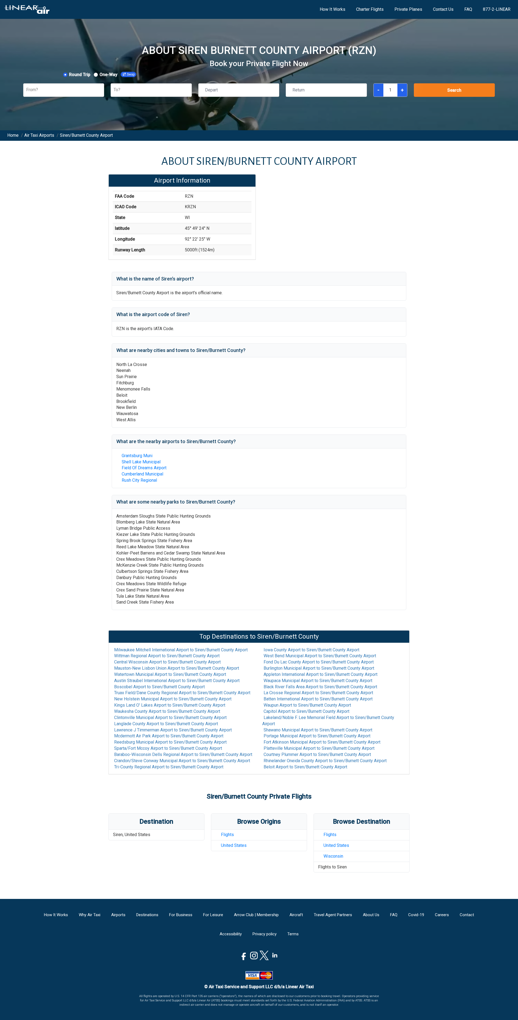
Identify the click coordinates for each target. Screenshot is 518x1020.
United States (234, 845)
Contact (467, 914)
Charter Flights (370, 9)
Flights (227, 834)
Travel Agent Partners (333, 914)
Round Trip (79, 74)
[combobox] (26, 90)
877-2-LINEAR (496, 9)
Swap (131, 74)
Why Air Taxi (89, 914)
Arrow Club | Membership (256, 914)
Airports (118, 914)
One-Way (108, 74)
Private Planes (408, 9)
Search (454, 90)
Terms (293, 934)
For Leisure (213, 914)
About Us (371, 914)
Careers (442, 914)
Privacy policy (265, 934)
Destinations (147, 914)
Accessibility (231, 934)
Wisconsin (333, 856)
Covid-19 (416, 914)
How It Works (332, 9)
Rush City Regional (139, 480)
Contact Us (443, 9)
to (181, 649)
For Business (180, 914)
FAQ (468, 9)
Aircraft (296, 914)
